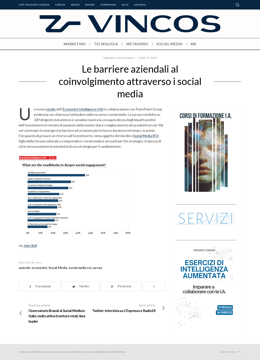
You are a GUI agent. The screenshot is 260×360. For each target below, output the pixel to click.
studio (51, 109)
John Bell (30, 245)
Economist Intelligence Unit (83, 109)
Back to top (228, 351)
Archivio (140, 4)
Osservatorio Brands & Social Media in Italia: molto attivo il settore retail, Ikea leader (57, 313)
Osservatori (108, 4)
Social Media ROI (146, 136)
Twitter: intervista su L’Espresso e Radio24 (123, 308)
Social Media (58, 268)
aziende (24, 268)
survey (97, 268)
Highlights (109, 57)
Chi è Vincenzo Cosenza (34, 4)
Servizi (75, 4)
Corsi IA (60, 4)
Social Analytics (126, 57)
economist (39, 268)
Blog (125, 4)
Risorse (90, 4)
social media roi (80, 268)
